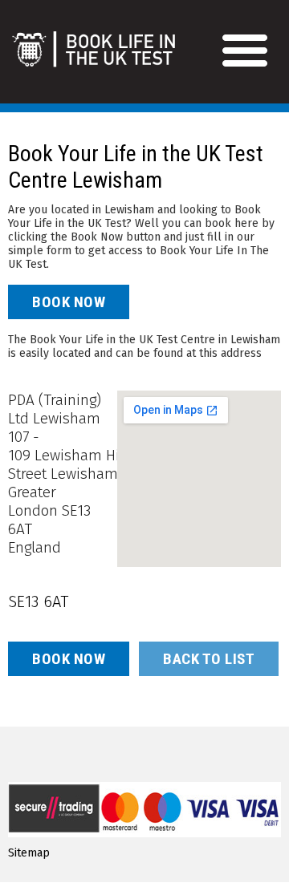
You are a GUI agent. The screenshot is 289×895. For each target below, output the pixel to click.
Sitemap (29, 853)
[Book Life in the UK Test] (132, 58)
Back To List (208, 659)
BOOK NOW (68, 302)
